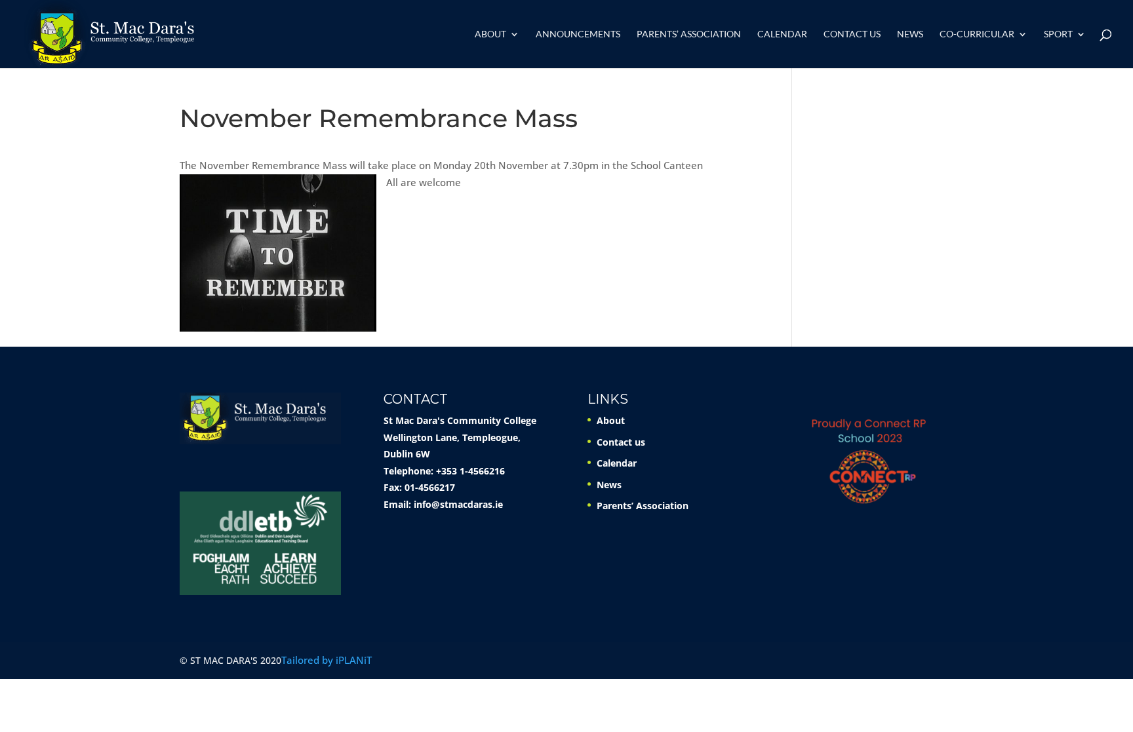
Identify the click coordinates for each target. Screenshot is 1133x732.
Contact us (852, 34)
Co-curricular (977, 34)
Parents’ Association (689, 34)
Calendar (782, 34)
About (490, 34)
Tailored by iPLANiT (326, 659)
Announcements (578, 34)
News (910, 34)
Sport (1058, 34)
